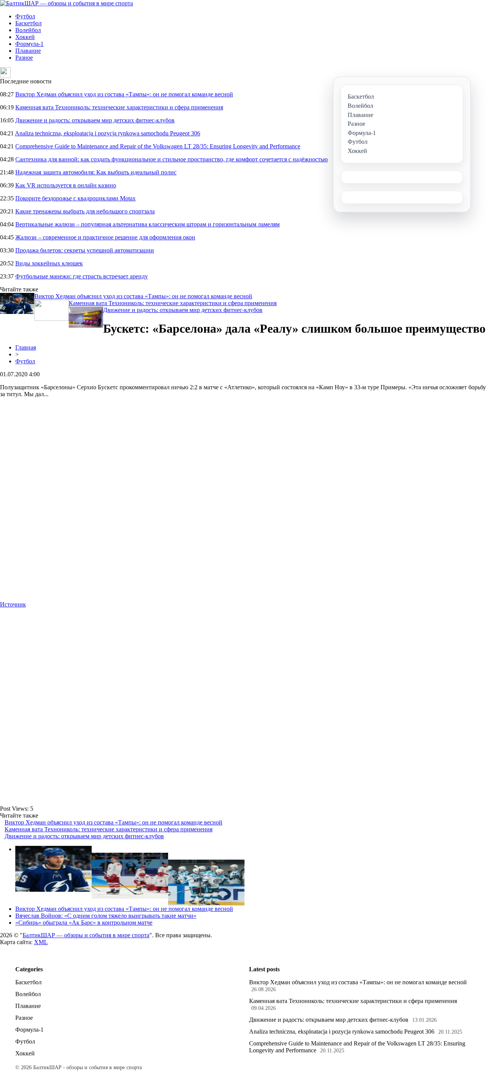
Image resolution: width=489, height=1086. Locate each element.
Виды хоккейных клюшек (49, 263)
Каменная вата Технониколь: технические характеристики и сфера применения (119, 107)
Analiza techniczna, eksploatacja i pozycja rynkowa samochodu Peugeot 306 (107, 133)
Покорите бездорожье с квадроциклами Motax (75, 198)
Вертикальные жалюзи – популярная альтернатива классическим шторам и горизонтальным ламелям (147, 224)
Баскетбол (28, 23)
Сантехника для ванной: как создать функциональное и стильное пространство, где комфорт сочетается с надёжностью (171, 159)
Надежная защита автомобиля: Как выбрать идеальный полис (95, 172)
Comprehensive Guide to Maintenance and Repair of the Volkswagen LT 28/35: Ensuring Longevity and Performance (157, 146)
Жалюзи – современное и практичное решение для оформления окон (105, 237)
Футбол (25, 16)
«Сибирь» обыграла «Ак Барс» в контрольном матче (83, 922)
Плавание (28, 50)
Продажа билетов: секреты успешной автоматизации (84, 250)
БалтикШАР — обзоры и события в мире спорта (86, 935)
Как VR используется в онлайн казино (65, 185)
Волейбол (28, 30)
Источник (13, 604)
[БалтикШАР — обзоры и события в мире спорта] (66, 3)
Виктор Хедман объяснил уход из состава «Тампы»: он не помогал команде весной (124, 94)
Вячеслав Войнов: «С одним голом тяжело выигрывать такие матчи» (105, 915)
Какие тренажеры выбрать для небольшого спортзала (85, 211)
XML (41, 942)
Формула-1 (29, 44)
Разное (24, 57)
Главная (25, 347)
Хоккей (25, 37)
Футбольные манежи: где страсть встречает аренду (81, 276)
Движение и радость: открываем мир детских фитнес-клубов (95, 120)
